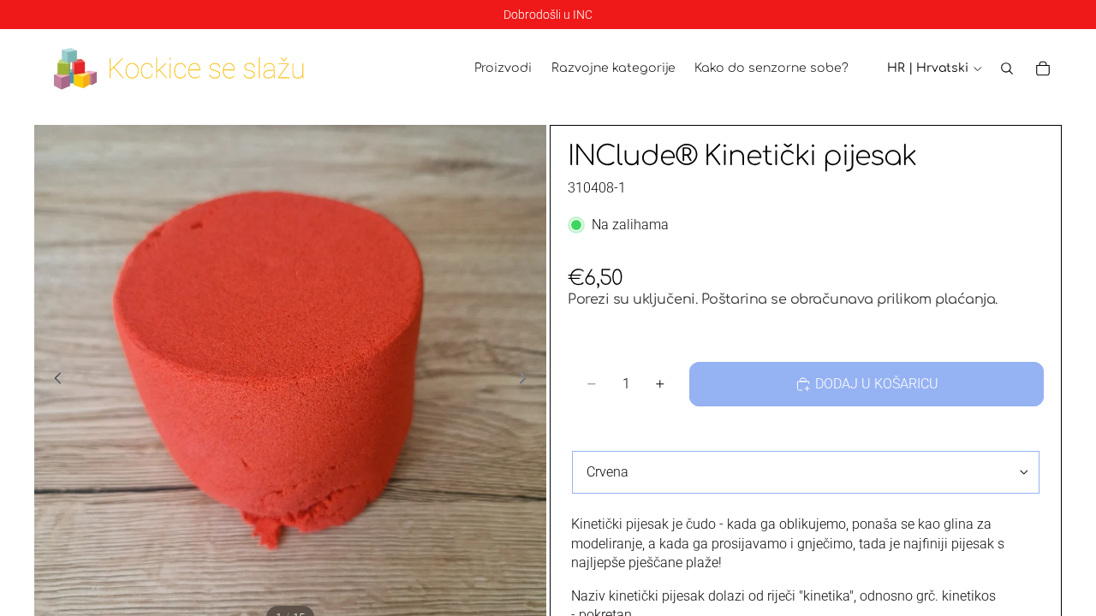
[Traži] (1007, 68)
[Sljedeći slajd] (527, 381)
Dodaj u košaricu (876, 384)
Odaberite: (602, 437)
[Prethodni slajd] (53, 381)
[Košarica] (1043, 68)
